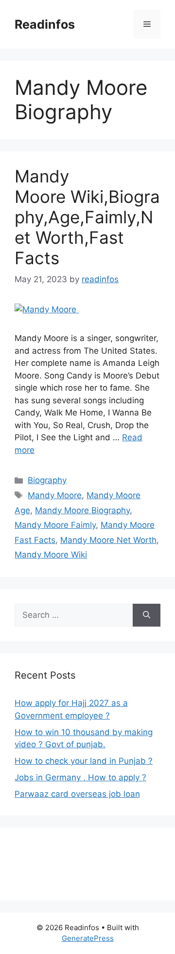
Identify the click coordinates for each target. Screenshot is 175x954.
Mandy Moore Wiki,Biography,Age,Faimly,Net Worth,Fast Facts (87, 217)
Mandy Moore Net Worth (108, 540)
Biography (47, 480)
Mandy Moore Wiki (51, 554)
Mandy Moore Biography (82, 510)
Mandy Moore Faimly (55, 525)
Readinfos (45, 24)
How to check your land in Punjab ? (84, 761)
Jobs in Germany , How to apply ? (80, 777)
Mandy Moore (55, 495)
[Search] (146, 615)
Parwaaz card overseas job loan (77, 794)
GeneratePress (88, 938)
